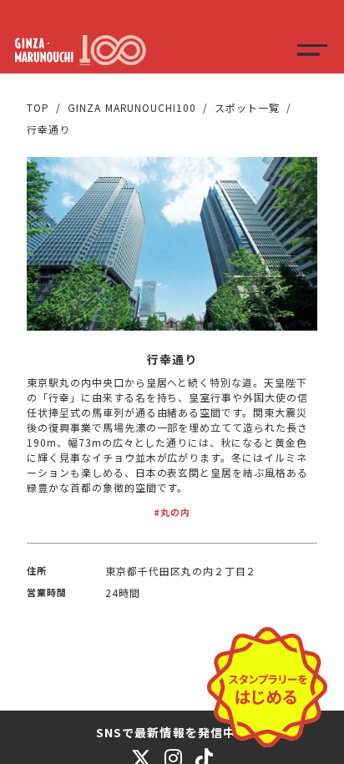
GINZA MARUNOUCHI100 (132, 107)
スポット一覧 (247, 107)
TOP (38, 107)
